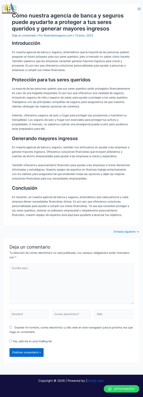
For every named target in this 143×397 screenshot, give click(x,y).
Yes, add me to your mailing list (32, 341)
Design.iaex (96, 381)
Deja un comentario (24, 35)
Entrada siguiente (126, 231)
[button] (121, 389)
